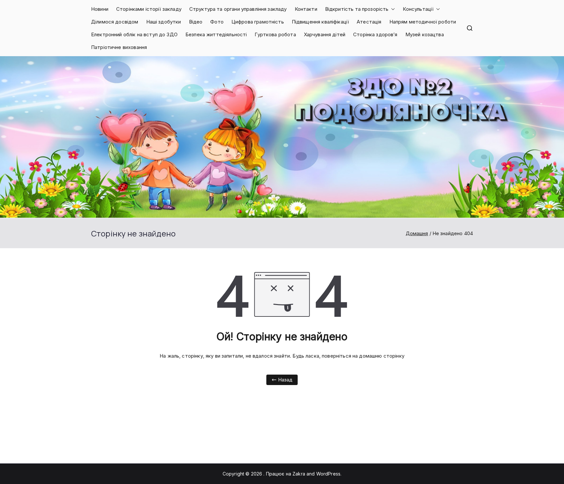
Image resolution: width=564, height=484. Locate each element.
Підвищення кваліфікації (320, 21)
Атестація (369, 21)
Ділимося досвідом (114, 21)
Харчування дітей (324, 34)
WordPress (328, 473)
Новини (99, 9)
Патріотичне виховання (119, 47)
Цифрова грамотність (257, 21)
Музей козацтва (424, 34)
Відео (196, 21)
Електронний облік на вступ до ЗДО (134, 34)
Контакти (306, 9)
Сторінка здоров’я (375, 34)
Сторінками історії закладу (148, 9)
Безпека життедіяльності (216, 34)
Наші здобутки (163, 21)
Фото (217, 21)
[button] (391, 9)
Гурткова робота (275, 34)
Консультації (418, 9)
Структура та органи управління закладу (238, 9)
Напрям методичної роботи (422, 21)
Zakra (298, 473)
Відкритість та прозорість (357, 9)
